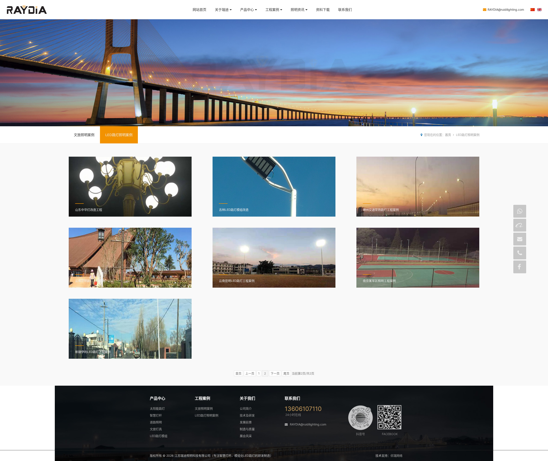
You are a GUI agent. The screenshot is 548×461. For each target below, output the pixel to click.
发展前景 (246, 422)
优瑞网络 (396, 455)
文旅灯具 (156, 429)
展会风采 (246, 436)
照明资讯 (297, 9)
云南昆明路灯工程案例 (90, 281)
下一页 (275, 373)
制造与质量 (247, 429)
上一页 (249, 373)
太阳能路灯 (157, 408)
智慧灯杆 (156, 415)
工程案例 (272, 9)
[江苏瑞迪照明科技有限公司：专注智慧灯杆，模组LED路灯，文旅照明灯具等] (32, 17)
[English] (539, 10)
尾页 (286, 373)
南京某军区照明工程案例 (379, 281)
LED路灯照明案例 (119, 135)
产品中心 (247, 9)
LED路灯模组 (158, 436)
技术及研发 (247, 415)
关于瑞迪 (222, 9)
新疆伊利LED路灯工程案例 (93, 352)
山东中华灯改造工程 (88, 209)
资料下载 (323, 9)
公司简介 (246, 408)
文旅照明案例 (84, 135)
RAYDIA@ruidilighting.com (506, 9)
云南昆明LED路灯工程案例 (237, 281)
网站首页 (199, 9)
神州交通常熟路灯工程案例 (381, 209)
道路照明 (156, 422)
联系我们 (345, 9)
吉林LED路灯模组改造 (234, 209)
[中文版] (532, 10)
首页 (448, 135)
